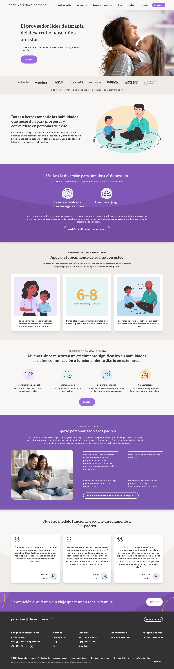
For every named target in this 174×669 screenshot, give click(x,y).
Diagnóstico (84, 646)
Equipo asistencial (87, 642)
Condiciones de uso (78, 658)
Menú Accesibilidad (141, 658)
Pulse (55, 646)
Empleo (131, 5)
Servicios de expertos (88, 637)
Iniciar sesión (144, 5)
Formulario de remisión (153, 637)
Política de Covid (121, 658)
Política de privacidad (101, 658)
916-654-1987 (86, 662)
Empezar (29, 59)
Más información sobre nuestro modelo (87, 229)
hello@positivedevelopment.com (25, 642)
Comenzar (158, 5)
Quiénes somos (59, 637)
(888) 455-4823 (18, 637)
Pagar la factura (153, 619)
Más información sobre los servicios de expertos (111, 495)
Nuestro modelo (64, 5)
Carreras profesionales (120, 637)
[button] (157, 661)
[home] (28, 5)
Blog (120, 5)
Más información (115, 90)
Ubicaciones (82, 5)
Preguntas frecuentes (102, 5)
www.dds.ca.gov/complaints (69, 662)
